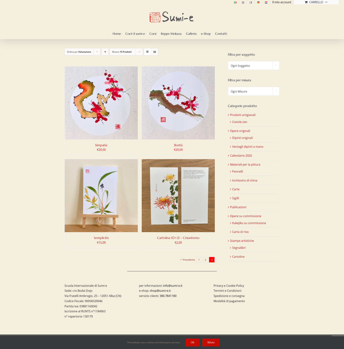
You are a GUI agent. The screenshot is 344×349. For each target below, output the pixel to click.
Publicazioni (238, 207)
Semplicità (101, 238)
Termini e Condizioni (227, 291)
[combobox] (254, 65)
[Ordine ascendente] (105, 51)
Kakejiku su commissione (249, 223)
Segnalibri (239, 248)
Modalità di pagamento (229, 301)
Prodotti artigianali (242, 115)
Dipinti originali (242, 138)
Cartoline (238, 257)
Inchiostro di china (244, 180)
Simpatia (101, 145)
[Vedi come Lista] (154, 51)
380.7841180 (168, 296)
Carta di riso (240, 232)
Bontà (178, 145)
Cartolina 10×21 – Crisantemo (178, 238)
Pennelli (237, 171)
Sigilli (235, 198)
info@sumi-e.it (172, 286)
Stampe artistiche (242, 241)
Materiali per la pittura (245, 164)
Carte (236, 189)
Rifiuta (210, 342)
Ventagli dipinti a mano (247, 147)
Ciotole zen (239, 122)
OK (192, 342)
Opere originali (240, 131)
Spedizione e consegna (229, 296)
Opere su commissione (245, 216)
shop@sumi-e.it (160, 291)
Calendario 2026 (241, 155)
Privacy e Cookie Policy (229, 286)
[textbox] (253, 65)
